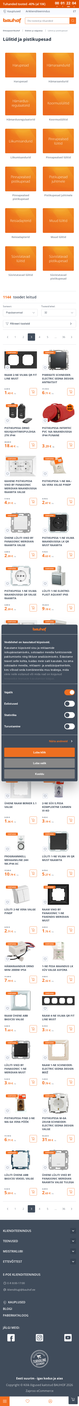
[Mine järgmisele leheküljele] (71, 337)
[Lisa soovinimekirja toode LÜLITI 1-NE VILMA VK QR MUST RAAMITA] (45, 849)
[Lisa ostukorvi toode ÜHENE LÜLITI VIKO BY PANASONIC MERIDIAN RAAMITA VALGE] (33, 554)
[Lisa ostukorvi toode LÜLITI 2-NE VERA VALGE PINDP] (33, 930)
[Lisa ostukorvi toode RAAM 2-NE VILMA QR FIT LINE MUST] (33, 391)
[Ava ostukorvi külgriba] (73, 1399)
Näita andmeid (58, 741)
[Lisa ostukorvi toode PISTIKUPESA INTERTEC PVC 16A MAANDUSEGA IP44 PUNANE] (71, 445)
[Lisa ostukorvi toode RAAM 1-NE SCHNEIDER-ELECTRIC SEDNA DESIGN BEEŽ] (71, 1082)
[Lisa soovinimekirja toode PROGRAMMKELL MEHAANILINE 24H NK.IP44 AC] (7, 849)
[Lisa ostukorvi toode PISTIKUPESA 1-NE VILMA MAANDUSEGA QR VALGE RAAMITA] (33, 607)
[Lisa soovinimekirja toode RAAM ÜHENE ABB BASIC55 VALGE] (7, 1008)
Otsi (72, 20)
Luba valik (39, 763)
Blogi (7, 1309)
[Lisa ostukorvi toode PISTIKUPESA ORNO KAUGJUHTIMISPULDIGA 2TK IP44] (33, 445)
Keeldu (39, 773)
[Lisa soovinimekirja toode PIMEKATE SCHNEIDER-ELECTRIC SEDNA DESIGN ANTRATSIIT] (45, 367)
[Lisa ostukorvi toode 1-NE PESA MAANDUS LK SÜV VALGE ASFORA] (71, 979)
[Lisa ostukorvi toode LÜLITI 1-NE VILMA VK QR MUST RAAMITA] (71, 873)
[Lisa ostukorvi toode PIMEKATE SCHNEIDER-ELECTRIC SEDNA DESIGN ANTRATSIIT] (71, 391)
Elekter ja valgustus (34, 30)
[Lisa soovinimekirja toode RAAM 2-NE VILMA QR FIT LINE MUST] (7, 367)
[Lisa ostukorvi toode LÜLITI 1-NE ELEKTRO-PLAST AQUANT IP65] (71, 607)
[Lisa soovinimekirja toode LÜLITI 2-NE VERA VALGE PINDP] (7, 902)
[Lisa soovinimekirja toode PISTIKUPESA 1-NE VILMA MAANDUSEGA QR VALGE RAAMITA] (7, 583)
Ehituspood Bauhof (11, 30)
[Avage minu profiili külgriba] (50, 1401)
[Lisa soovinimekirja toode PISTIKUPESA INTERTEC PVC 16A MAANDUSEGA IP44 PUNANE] (45, 420)
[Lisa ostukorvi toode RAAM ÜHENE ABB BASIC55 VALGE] (33, 1029)
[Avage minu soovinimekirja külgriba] (27, 1401)
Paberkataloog (15, 1315)
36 (63, 337)
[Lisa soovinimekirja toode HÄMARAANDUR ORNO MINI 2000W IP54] (7, 958)
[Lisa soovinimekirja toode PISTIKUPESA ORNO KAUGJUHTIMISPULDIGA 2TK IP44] (7, 420)
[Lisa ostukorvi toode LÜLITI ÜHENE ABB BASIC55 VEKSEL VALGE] (33, 1191)
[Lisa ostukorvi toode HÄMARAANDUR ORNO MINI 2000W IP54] (33, 979)
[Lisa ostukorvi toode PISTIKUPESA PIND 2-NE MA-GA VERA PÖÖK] (33, 1138)
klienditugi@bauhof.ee (21, 1289)
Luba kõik (39, 752)
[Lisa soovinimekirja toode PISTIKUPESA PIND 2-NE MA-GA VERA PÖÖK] (7, 1110)
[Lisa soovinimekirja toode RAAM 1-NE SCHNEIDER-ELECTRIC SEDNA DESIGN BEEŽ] (45, 1057)
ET (74, 11)
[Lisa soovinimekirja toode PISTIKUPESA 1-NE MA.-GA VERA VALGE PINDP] (45, 473)
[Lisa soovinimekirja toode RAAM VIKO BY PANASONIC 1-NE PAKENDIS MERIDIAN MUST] (45, 902)
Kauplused (14, 11)
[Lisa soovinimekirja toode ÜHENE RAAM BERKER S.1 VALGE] (7, 796)
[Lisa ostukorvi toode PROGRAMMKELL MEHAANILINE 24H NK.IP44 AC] (33, 873)
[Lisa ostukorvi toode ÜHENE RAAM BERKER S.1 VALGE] (33, 820)
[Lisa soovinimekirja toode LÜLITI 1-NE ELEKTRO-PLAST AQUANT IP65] (45, 583)
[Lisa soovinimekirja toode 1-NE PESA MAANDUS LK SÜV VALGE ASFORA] (45, 958)
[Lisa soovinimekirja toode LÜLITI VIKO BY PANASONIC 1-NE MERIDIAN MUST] (7, 1057)
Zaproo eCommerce (39, 1391)
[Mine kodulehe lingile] (12, 20)
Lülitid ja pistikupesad (57, 30)
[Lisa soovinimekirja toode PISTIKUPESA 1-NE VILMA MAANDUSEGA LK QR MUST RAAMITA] (45, 530)
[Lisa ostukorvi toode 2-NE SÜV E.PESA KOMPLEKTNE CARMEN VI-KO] (71, 820)
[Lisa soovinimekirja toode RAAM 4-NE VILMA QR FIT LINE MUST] (45, 1008)
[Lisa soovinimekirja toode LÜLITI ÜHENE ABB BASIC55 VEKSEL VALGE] (7, 1167)
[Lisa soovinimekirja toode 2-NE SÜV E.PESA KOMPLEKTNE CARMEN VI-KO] (45, 796)
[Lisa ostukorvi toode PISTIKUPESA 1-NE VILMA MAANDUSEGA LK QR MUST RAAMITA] (71, 554)
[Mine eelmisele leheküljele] (7, 337)
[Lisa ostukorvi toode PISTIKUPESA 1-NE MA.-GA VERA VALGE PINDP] (71, 501)
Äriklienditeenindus (38, 11)
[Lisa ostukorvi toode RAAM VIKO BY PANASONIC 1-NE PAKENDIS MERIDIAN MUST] (71, 930)
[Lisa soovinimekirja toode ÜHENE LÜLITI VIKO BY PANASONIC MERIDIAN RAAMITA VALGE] (7, 530)
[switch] (69, 703)
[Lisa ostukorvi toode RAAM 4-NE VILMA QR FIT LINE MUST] (71, 1029)
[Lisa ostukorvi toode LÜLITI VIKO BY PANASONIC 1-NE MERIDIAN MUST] (33, 1082)
